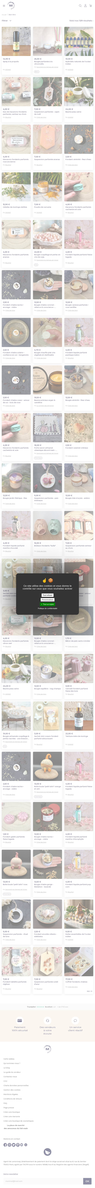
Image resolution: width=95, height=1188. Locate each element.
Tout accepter (48, 604)
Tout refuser (47, 595)
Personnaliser (47, 600)
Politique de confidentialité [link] (47, 608)
